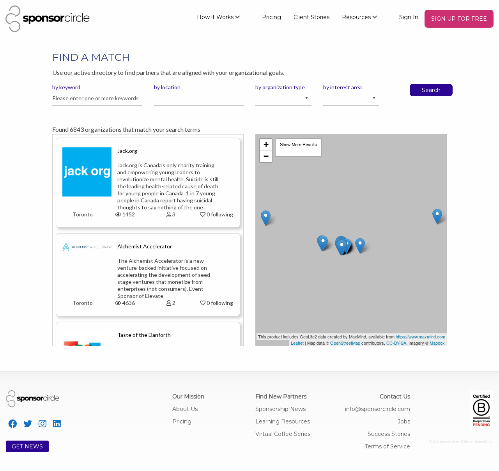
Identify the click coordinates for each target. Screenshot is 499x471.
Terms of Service (387, 446)
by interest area (342, 87)
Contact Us (395, 396)
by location (167, 87)
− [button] (266, 156)
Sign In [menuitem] (408, 17)
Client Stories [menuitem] (311, 17)
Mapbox (437, 343)
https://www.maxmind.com (420, 336)
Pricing (181, 421)
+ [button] (266, 144)
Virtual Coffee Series (282, 433)
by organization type (280, 87)
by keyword (66, 87)
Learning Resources (282, 421)
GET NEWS (27, 446)
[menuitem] (223, 17)
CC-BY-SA (396, 343)
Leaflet (297, 343)
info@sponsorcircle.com (377, 409)
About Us (185, 409)
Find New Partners (280, 396)
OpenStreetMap (345, 343)
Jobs (404, 421)
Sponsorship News (280, 409)
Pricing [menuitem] (271, 17)
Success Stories (389, 433)
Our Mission (188, 396)
